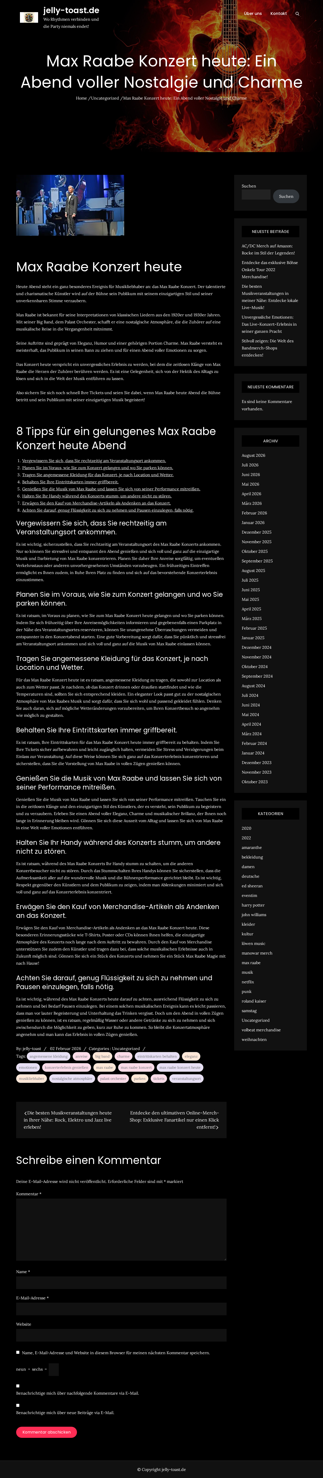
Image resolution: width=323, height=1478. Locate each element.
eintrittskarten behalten (157, 1056)
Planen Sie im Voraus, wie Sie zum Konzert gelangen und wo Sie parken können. (97, 467)
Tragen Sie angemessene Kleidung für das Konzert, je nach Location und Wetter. (98, 474)
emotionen (28, 1067)
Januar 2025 (253, 637)
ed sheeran (252, 885)
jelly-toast (32, 1048)
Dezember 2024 (257, 647)
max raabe (104, 1067)
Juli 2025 (250, 580)
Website (23, 1324)
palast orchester (113, 1078)
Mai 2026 (250, 484)
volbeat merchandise (261, 1029)
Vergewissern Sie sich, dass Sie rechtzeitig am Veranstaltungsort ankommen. (94, 460)
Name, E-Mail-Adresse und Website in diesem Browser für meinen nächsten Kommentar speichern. (116, 1353)
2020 (246, 828)
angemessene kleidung (49, 1056)
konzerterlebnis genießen (66, 1067)
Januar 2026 (253, 522)
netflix (248, 981)
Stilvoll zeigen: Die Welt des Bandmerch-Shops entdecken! (267, 347)
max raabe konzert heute (180, 1067)
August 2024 (253, 685)
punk (247, 991)
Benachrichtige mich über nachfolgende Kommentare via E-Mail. (77, 1393)
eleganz (191, 1056)
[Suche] (297, 14)
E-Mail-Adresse (32, 1297)
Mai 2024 (250, 714)
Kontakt (279, 13)
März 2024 (252, 733)
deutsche (250, 876)
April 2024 (251, 724)
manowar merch (257, 953)
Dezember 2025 (257, 532)
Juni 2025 (251, 589)
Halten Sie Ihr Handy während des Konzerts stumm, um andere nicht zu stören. (97, 495)
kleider (248, 924)
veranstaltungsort (186, 1078)
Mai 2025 (250, 599)
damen (248, 866)
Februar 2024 (254, 743)
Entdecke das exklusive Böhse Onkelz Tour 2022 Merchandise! (270, 269)
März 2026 (252, 503)
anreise (81, 1056)
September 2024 (257, 676)
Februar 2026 (254, 512)
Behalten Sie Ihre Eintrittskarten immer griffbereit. (70, 481)
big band (102, 1056)
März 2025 (252, 618)
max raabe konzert (136, 1067)
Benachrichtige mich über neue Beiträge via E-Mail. (65, 1412)
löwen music (253, 943)
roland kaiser (254, 1001)
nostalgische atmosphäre (72, 1078)
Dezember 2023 (257, 762)
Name (23, 1271)
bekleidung (252, 857)
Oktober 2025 (255, 551)
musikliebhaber (31, 1078)
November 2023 (257, 772)
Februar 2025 (254, 628)
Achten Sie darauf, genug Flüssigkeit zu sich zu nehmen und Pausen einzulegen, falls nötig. (108, 510)
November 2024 (257, 656)
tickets (158, 1078)
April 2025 (251, 608)
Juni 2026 (251, 474)
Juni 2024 (251, 704)
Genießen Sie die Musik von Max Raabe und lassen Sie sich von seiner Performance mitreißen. (111, 488)
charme (123, 1056)
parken (140, 1078)
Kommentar (28, 1193)
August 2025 (253, 570)
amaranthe (252, 847)
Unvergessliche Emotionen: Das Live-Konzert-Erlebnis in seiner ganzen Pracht (269, 324)
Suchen (249, 185)
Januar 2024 (253, 752)
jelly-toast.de (71, 10)
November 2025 (257, 541)
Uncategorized (126, 1048)
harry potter (253, 905)
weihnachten (254, 1039)
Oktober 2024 (255, 666)
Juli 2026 (250, 464)
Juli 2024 (250, 695)
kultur (247, 933)
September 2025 (257, 560)
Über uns (253, 13)
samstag (249, 1010)
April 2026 (251, 493)
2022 (246, 837)
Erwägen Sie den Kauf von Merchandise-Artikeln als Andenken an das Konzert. (96, 503)
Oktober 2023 (255, 781)
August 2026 (253, 455)
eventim (249, 895)
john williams (254, 914)
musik (247, 972)
